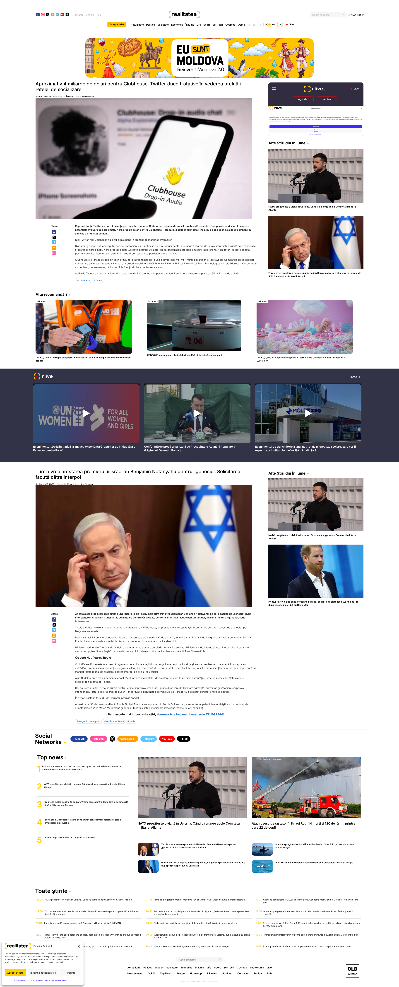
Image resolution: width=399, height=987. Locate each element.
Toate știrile (116, 24)
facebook (38, 15)
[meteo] (260, 24)
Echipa (90, 14)
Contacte (78, 14)
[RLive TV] (43, 377)
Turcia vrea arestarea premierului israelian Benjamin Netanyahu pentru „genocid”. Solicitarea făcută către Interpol (138, 474)
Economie (177, 24)
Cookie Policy (20, 980)
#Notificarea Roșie (114, 721)
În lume (189, 24)
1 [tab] (195, 456)
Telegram (54, 242)
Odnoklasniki (54, 248)
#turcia (131, 721)
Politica (150, 24)
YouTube (167, 738)
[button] (78, 946)
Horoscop (196, 973)
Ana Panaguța (87, 484)
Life (199, 24)
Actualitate (137, 24)
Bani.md (227, 973)
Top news (50, 758)
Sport (206, 24)
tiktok (67, 15)
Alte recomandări (51, 294)
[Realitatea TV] (280, 24)
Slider (69, 484)
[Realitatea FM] (270, 24)
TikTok (184, 738)
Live (291, 24)
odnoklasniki (53, 15)
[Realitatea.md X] (48, 14)
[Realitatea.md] (352, 971)
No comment (135, 973)
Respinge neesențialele (42, 972)
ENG (353, 15)
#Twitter (98, 280)
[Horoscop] (248, 24)
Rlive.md (212, 973)
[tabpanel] (86, 419)
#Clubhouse (83, 280)
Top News (166, 973)
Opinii (241, 24)
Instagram (98, 738)
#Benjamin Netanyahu (88, 721)
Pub (98, 14)
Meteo (181, 973)
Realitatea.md (88, 96)
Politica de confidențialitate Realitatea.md (49, 980)
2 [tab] (198, 456)
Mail (54, 253)
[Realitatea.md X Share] (54, 237)
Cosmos (230, 24)
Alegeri (159, 967)
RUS (361, 15)
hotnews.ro (82, 621)
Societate (163, 24)
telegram (58, 15)
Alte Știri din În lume (286, 143)
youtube (62, 15)
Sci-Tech (217, 24)
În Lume (69, 96)
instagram (43, 15)
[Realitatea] (216, 15)
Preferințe (69, 972)
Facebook (54, 232)
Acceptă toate (15, 972)
